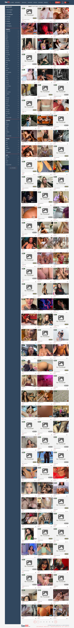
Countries (40, 2)
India (39, 174)
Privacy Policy (47, 626)
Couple (23, 20)
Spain (55, 480)
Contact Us (67, 626)
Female (39, 20)
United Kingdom (25, 205)
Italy (55, 404)
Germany (56, 312)
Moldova (24, 419)
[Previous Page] (35, 621)
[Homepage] (8, 2)
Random (46, 2)
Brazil (40, 113)
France (24, 220)
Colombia (24, 21)
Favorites (30, 2)
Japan (40, 21)
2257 (63, 626)
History (35, 2)
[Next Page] (55, 621)
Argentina (40, 143)
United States (41, 266)
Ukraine (40, 511)
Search (57, 2)
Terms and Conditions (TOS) (55, 626)
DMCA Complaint (39, 626)
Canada (56, 327)
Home (12, 2)
